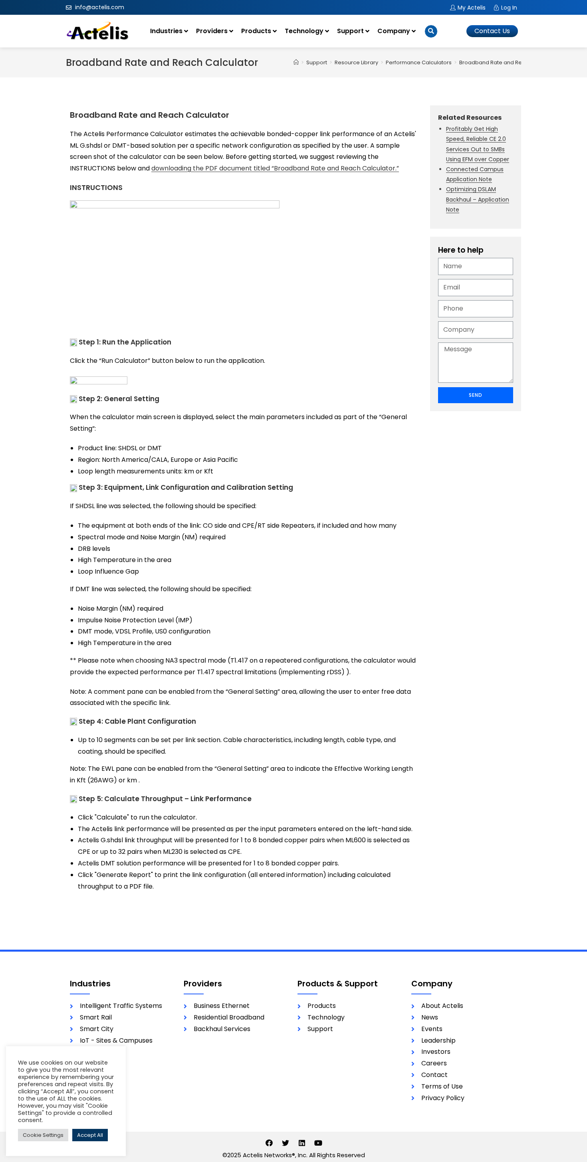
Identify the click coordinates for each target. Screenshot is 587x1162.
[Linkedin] (302, 1143)
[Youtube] (318, 1143)
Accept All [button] (90, 1135)
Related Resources (470, 117)
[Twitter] (285, 1143)
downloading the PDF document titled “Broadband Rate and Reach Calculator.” (275, 168)
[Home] (296, 62)
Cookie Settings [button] (43, 1135)
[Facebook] (269, 1143)
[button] (492, 31)
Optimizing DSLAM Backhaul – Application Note (477, 199)
